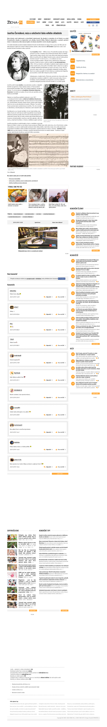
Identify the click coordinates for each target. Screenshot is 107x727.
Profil (47, 25)
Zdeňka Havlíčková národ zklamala (18, 183)
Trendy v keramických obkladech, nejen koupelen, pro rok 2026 (81, 709)
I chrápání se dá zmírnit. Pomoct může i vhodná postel (52, 704)
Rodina (79, 19)
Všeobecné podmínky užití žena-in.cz (21, 684)
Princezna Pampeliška (14, 179)
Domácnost (47, 19)
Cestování (32, 19)
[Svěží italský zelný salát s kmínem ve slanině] (17, 195)
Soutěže (69, 22)
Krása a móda (71, 19)
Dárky (39, 19)
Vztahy (50, 22)
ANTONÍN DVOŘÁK (29, 214)
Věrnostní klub (60, 25)
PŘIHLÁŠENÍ (38, 278)
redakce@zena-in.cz (43, 673)
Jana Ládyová (59, 222)
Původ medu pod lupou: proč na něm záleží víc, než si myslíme (81, 711)
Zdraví (57, 22)
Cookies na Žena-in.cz (17, 690)
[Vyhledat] (89, 25)
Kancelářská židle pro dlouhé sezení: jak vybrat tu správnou (53, 711)
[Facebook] (96, 25)
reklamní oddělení (44, 677)
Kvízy (82, 22)
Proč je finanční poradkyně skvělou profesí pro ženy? (22, 711)
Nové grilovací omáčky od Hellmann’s (82, 51)
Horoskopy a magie (58, 19)
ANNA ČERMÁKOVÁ (18, 214)
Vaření (44, 22)
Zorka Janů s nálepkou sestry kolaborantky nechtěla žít (23, 181)
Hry (53, 25)
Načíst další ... (60, 474)
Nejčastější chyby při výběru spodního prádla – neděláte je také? (53, 709)
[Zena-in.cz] (16, 22)
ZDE (32, 669)
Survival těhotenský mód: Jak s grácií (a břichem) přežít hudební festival (24, 704)
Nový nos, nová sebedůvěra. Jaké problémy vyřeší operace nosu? (81, 704)
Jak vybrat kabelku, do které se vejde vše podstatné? (23, 709)
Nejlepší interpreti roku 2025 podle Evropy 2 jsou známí (23, 714)
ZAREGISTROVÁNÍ (30, 278)
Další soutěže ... (95, 54)
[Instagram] (93, 25)
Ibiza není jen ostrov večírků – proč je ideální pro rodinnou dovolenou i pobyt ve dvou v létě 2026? (24, 706)
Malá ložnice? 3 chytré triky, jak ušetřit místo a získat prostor (81, 714)
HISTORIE (39, 214)
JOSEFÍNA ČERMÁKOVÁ (49, 214)
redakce (30, 671)
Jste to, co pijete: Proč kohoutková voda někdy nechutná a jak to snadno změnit (53, 714)
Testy (38, 22)
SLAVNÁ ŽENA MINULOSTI (14, 217)
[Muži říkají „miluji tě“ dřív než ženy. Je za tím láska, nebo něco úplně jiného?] (58, 195)
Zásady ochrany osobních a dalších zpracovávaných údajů (25, 687)
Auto (62, 22)
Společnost (30, 22)
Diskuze (76, 22)
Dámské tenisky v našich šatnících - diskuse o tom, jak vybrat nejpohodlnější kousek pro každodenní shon (53, 706)
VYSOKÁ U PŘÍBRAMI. (27, 217)
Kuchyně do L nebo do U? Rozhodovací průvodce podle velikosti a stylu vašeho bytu (81, 706)
